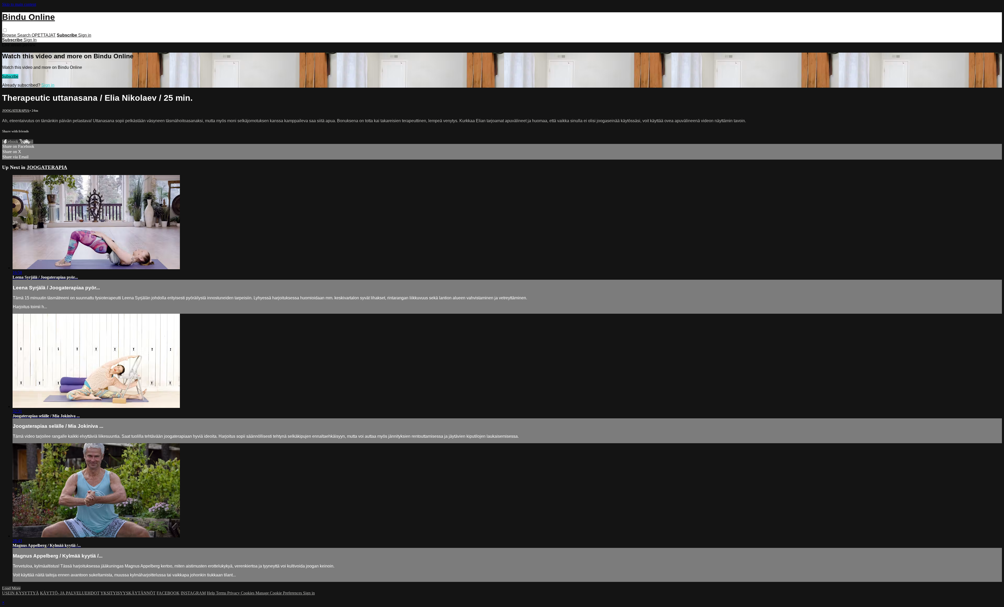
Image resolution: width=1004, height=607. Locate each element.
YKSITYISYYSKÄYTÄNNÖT (128, 593)
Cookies (248, 593)
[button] (5, 30)
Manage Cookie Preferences (279, 593)
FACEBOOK (168, 593)
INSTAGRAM (193, 593)
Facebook (10, 141)
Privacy (234, 593)
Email (28, 141)
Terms (221, 593)
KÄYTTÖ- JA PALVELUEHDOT (70, 593)
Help (211, 593)
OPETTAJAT (44, 35)
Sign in (84, 35)
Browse (9, 35)
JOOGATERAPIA (16, 111)
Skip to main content (19, 4)
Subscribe (10, 76)
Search (24, 35)
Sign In (30, 40)
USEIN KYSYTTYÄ (20, 593)
